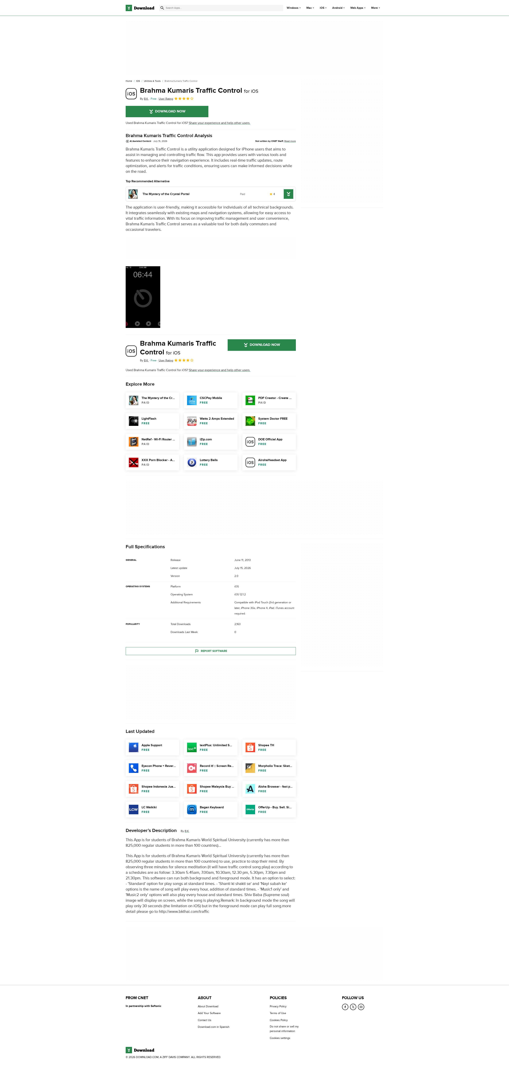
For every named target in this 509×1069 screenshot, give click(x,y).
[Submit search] (162, 8)
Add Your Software (209, 1013)
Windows (292, 8)
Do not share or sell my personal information (284, 1029)
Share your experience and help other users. (219, 123)
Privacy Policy (278, 1006)
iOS (322, 8)
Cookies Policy (279, 1020)
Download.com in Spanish (213, 1027)
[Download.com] (140, 8)
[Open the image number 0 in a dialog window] (143, 297)
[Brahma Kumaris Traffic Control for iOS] (131, 93)
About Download (208, 1006)
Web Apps (356, 8)
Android (337, 8)
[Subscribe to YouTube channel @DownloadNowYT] (361, 1007)
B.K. (187, 831)
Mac (309, 8)
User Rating (166, 98)
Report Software (214, 651)
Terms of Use (278, 1013)
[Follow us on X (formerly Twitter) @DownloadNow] (353, 1007)
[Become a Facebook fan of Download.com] (345, 1007)
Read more (290, 141)
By (144, 98)
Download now (170, 111)
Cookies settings (280, 1038)
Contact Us (204, 1020)
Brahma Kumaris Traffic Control (199, 90)
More (374, 8)
